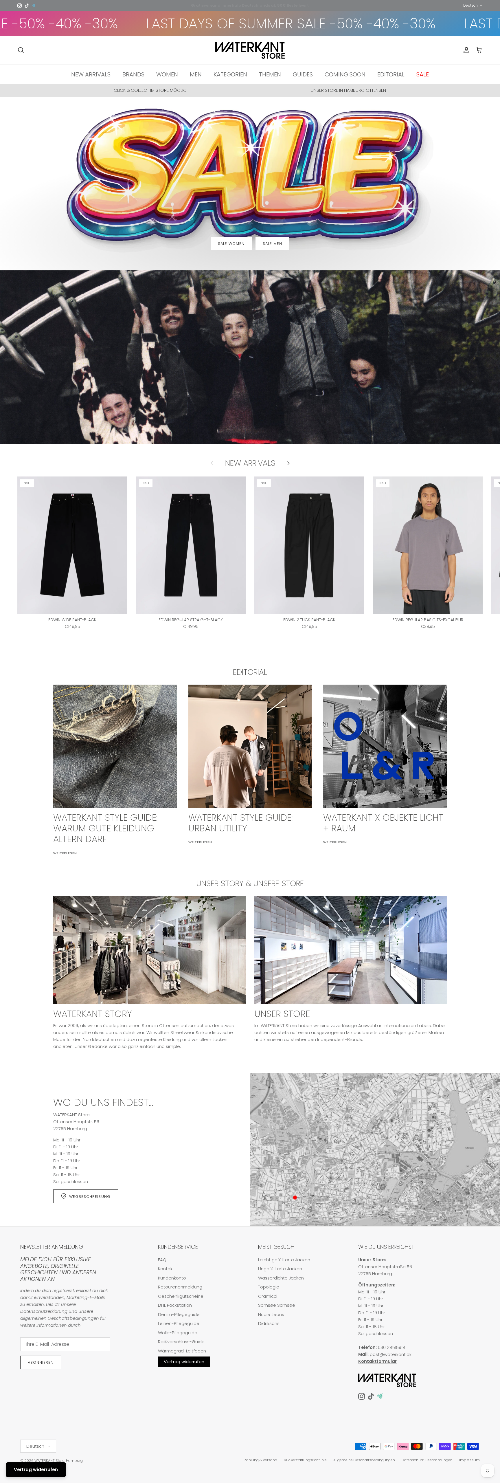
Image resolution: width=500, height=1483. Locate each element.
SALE (422, 74)
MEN (196, 74)
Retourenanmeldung (180, 1287)
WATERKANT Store (49, 1460)
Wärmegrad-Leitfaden (182, 1351)
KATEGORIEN (230, 74)
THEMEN (270, 74)
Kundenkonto (172, 1278)
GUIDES (303, 74)
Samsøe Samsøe (276, 1305)
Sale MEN (272, 243)
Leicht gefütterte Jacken (284, 1260)
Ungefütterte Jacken (280, 1269)
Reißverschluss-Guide (181, 1342)
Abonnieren (41, 1362)
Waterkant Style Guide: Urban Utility (240, 823)
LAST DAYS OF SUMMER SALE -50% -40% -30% (177, 23)
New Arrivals (250, 463)
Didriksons (269, 1323)
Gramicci (267, 1296)
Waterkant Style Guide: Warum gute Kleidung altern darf (105, 828)
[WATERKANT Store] (250, 50)
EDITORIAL (391, 74)
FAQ (162, 1260)
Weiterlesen (65, 853)
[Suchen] (20, 50)
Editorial (250, 672)
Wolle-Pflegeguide (177, 1333)
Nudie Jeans (271, 1314)
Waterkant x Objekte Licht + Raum (383, 823)
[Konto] (465, 50)
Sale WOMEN (231, 243)
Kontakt (166, 1269)
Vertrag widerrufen (184, 1362)
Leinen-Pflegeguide (178, 1323)
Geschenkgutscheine (180, 1296)
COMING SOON (345, 74)
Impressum (469, 1460)
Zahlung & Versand (260, 1460)
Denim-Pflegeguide (179, 1314)
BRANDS (133, 74)
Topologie (268, 1287)
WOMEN (167, 74)
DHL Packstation (175, 1305)
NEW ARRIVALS (91, 74)
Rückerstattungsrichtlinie (305, 1460)
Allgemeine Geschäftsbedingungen (364, 1460)
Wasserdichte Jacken (281, 1278)
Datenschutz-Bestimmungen (427, 1460)
